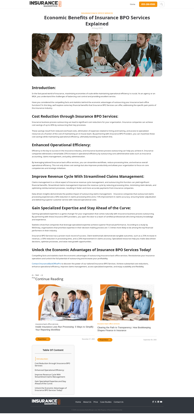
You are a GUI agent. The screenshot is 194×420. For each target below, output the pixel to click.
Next (49, 277)
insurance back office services (97, 13)
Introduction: (42, 359)
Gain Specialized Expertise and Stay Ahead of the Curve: (50, 382)
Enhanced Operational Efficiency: (49, 370)
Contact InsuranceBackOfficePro (46, 263)
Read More (42, 339)
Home (132, 4)
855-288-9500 (148, 4)
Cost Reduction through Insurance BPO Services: (52, 364)
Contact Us (118, 402)
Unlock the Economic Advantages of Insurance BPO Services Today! (51, 389)
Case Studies (105, 402)
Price (96, 402)
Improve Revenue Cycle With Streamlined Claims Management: (50, 375)
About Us (87, 402)
